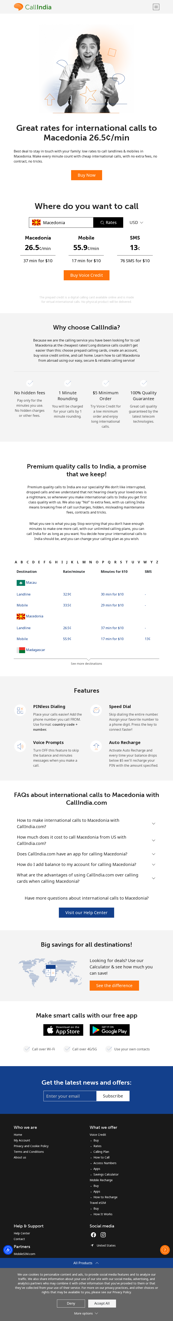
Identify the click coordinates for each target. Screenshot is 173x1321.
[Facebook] (94, 1235)
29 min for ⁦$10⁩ (112, 605)
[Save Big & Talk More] (50, 972)
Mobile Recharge (101, 1180)
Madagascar (35, 649)
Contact (19, 1239)
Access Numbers (104, 1163)
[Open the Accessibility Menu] (8, 1250)
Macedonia (34, 616)
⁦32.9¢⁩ (67, 594)
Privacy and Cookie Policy (31, 1146)
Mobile (22, 605)
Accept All (102, 1303)
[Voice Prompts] (20, 745)
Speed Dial (120, 706)
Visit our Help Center (86, 912)
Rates (97, 1146)
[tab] (16, 562)
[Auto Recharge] (96, 745)
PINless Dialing (49, 706)
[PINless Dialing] (20, 709)
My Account (22, 1140)
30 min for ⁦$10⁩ (112, 594)
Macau (31, 582)
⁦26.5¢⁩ (67, 628)
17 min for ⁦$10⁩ (112, 639)
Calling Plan (101, 1152)
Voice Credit (98, 1135)
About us (20, 1157)
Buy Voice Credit (86, 275)
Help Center (22, 1233)
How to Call (101, 1157)
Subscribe (113, 1096)
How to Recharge (105, 1197)
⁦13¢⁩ (147, 639)
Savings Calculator (106, 1174)
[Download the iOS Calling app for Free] (63, 1029)
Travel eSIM (98, 1203)
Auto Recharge (125, 742)
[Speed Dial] (96, 709)
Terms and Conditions (29, 1152)
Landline (24, 594)
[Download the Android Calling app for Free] (110, 1029)
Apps (96, 1169)
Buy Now (87, 175)
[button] (156, 7)
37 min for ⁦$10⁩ (112, 628)
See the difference (114, 985)
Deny (71, 1303)
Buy (96, 1140)
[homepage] (83, 7)
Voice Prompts (48, 742)
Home (18, 1135)
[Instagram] (103, 1235)
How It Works (102, 1214)
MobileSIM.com (24, 1254)
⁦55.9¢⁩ (67, 639)
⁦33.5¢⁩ (67, 605)
